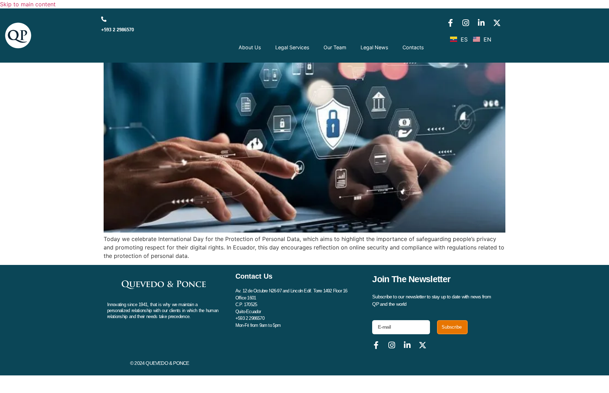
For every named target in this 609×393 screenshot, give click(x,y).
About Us (250, 47)
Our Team (335, 47)
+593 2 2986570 (117, 29)
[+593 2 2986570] (103, 19)
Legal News (374, 47)
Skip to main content (28, 4)
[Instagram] (466, 23)
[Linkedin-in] (481, 23)
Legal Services (292, 47)
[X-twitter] (497, 23)
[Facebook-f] (450, 23)
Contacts (413, 47)
